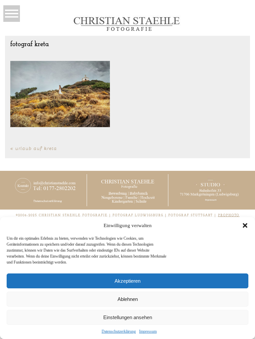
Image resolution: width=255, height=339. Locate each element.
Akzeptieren (127, 281)
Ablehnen (128, 299)
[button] (245, 225)
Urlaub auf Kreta (36, 148)
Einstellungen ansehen (127, 317)
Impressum (148, 331)
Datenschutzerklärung (119, 331)
